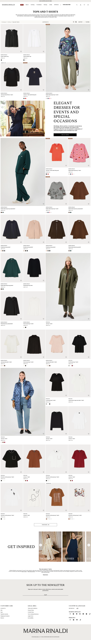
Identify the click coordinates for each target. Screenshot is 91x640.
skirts (25, 571)
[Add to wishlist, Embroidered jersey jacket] (88, 242)
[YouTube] (76, 614)
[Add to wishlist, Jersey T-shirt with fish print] (43, 90)
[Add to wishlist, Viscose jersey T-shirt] (43, 319)
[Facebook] (70, 614)
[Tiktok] (89, 614)
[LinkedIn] (83, 614)
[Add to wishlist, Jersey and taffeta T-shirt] (21, 90)
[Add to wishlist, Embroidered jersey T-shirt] (88, 90)
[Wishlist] (84, 5)
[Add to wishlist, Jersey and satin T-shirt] (21, 357)
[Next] (88, 545)
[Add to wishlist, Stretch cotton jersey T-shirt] (21, 472)
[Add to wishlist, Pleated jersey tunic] (43, 281)
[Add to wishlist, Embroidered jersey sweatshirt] (88, 204)
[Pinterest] (80, 614)
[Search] (77, 5)
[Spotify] (86, 614)
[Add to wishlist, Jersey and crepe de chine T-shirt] (88, 395)
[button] (45, 524)
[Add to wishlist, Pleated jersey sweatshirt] (21, 319)
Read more (45, 574)
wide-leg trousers (31, 571)
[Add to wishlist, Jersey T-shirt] (88, 319)
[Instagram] (73, 614)
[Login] (80, 5)
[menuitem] (22, 5)
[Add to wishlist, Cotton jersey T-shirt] (88, 357)
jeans (23, 571)
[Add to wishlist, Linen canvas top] (21, 52)
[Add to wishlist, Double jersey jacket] (21, 242)
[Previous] (40, 545)
